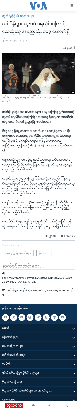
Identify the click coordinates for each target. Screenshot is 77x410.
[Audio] (50, 405)
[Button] (69, 48)
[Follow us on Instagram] (30, 317)
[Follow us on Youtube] (21, 317)
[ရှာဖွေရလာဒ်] (66, 405)
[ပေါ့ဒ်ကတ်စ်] (54, 317)
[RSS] (46, 317)
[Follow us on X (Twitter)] (13, 317)
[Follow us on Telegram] (38, 317)
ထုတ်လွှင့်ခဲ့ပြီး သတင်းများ (18, 15)
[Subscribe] (62, 317)
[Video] (33, 405)
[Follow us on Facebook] (5, 317)
